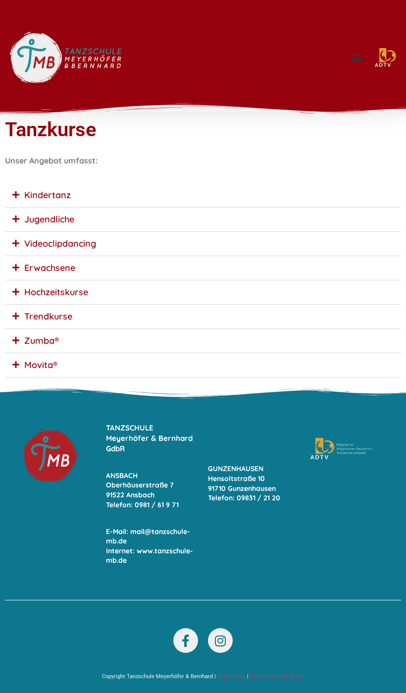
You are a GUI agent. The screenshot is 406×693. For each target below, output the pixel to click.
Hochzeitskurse (56, 292)
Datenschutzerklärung (277, 676)
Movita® (40, 365)
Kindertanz (47, 195)
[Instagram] (220, 640)
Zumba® (41, 340)
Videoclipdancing (60, 243)
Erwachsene (49, 267)
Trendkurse (48, 316)
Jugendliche (49, 219)
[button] (357, 58)
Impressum (231, 676)
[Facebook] (185, 640)
